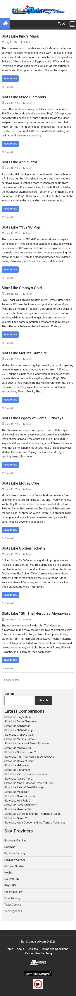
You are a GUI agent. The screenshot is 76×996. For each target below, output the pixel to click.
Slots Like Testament (17, 769)
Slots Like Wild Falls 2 (17, 800)
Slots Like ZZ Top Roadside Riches (25, 774)
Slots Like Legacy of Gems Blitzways (32, 418)
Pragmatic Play (13, 891)
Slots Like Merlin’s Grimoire (24, 353)
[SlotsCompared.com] (5, 23)
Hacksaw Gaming (14, 859)
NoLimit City (11, 879)
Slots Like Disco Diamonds (24, 97)
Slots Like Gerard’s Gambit (20, 796)
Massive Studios (14, 866)
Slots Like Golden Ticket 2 (23, 548)
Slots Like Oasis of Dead (19, 761)
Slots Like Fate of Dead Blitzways (24, 787)
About (20, 949)
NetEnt (8, 872)
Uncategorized (13, 911)
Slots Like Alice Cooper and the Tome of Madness (34, 822)
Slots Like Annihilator (19, 162)
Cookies (33, 949)
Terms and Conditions (55, 949)
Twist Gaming (12, 904)
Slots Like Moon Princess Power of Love (29, 783)
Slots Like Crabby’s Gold (22, 288)
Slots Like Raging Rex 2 (18, 778)
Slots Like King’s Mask (20, 36)
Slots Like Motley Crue (20, 483)
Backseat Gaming (15, 840)
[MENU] (72, 24)
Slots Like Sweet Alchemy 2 (21, 805)
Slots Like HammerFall (18, 809)
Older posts (13, 679)
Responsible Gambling (38, 953)
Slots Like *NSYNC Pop (21, 227)
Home (9, 949)
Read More (10, 78)
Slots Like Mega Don (16, 791)
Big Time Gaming (14, 853)
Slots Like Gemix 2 (15, 818)
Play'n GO (9, 87)
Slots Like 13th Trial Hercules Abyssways (36, 613)
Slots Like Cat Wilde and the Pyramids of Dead (32, 813)
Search (9, 693)
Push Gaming (12, 898)
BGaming (9, 847)
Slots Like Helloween (17, 765)
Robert (26, 42)
